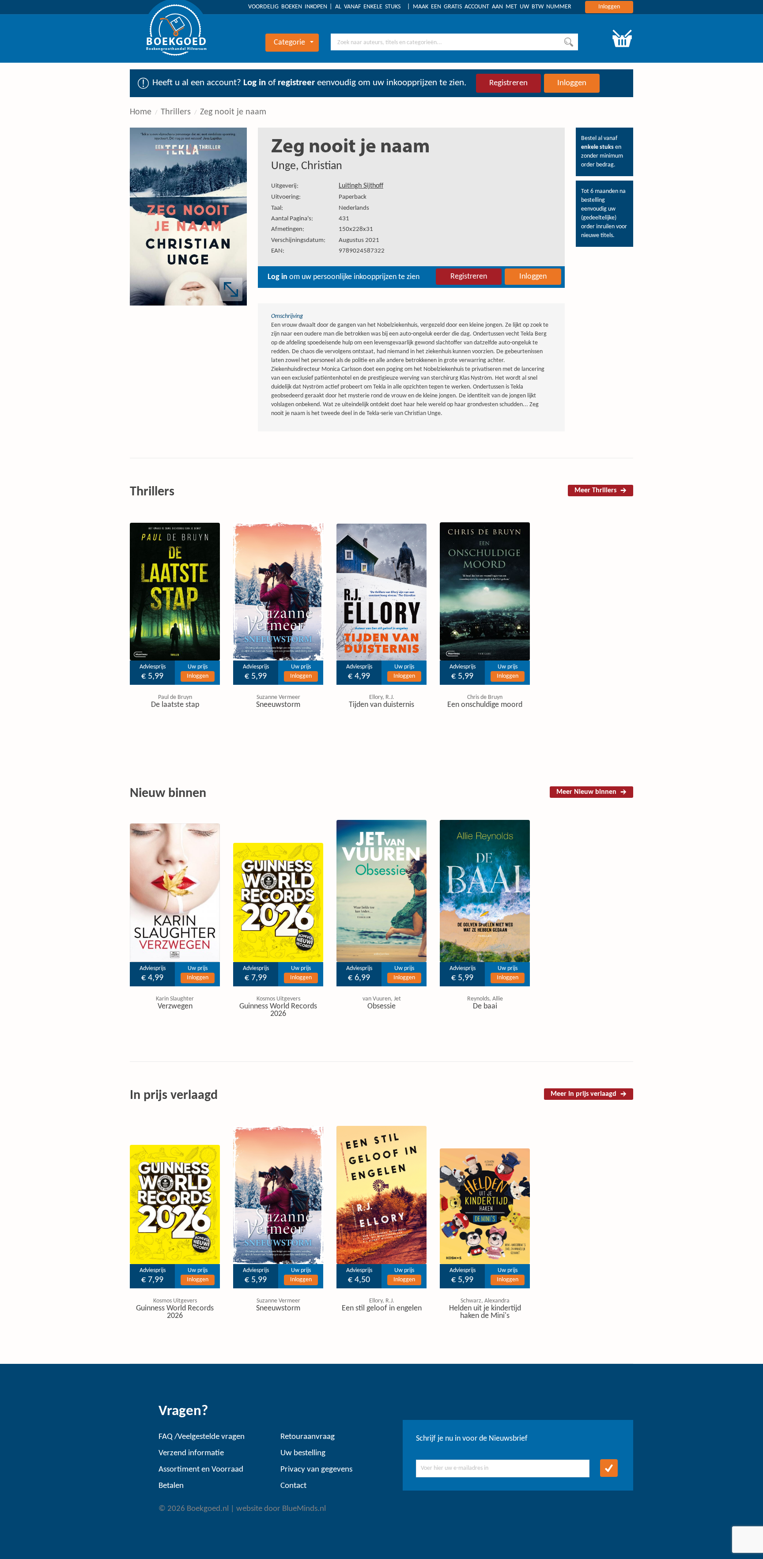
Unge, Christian (306, 166)
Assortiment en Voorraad (201, 1469)
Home (140, 112)
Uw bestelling (302, 1453)
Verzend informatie (191, 1453)
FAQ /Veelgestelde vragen (202, 1437)
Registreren (508, 83)
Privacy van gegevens (316, 1469)
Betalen (171, 1486)
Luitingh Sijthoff (361, 185)
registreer (296, 82)
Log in (254, 82)
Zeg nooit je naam (233, 112)
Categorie (289, 42)
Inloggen (609, 7)
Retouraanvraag (307, 1437)
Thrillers (176, 112)
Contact (293, 1486)
